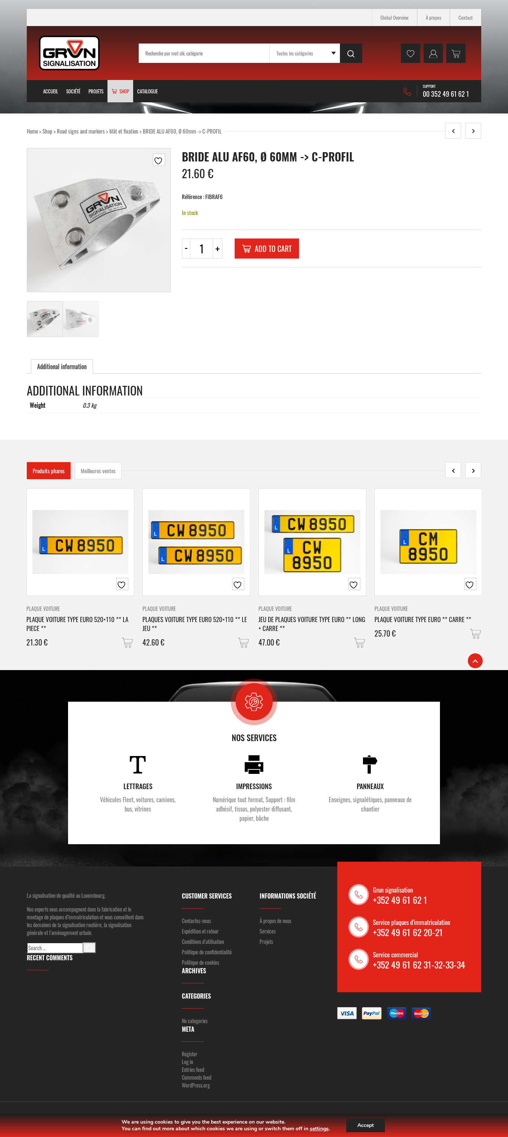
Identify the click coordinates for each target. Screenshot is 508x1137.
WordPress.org (196, 1085)
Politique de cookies (200, 962)
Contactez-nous (196, 921)
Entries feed (193, 1069)
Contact (466, 17)
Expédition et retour (200, 931)
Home (32, 131)
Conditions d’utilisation (203, 941)
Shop (47, 131)
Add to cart (273, 248)
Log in (187, 1062)
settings (319, 1128)
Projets (96, 91)
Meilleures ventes (98, 471)
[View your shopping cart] (456, 53)
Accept (365, 1125)
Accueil (50, 91)
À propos (433, 17)
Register (189, 1054)
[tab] (62, 366)
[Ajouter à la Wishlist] (159, 160)
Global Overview (394, 17)
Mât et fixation (123, 131)
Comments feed (196, 1077)
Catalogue (147, 91)
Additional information (62, 366)
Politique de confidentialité (207, 952)
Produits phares (49, 471)
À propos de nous (275, 921)
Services (268, 931)
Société (73, 91)
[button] (128, 643)
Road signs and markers (81, 131)
